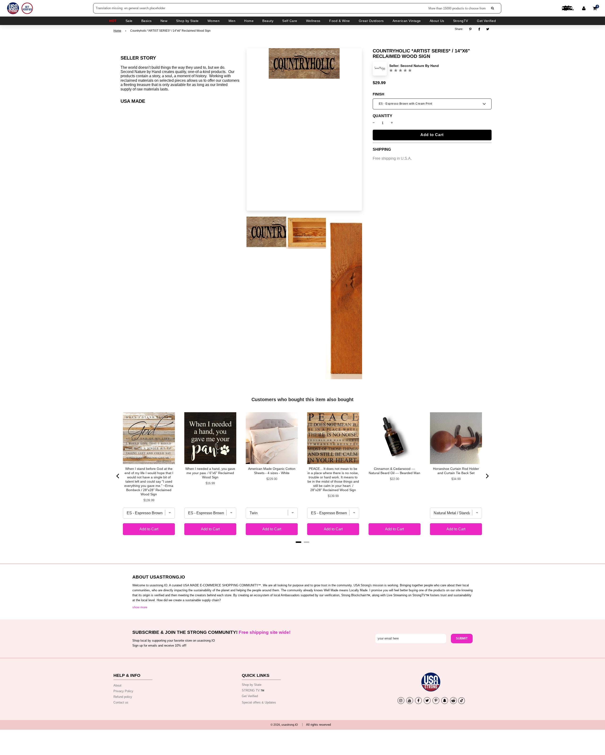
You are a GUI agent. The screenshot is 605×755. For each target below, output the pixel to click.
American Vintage (407, 21)
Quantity (382, 116)
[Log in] (584, 8)
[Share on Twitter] (488, 29)
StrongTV (460, 21)
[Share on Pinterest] (471, 29)
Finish (378, 94)
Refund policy (122, 697)
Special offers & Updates (259, 702)
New (164, 21)
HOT (113, 21)
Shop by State (251, 684)
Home (117, 30)
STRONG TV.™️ (253, 690)
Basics (146, 21)
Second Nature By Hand (419, 66)
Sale (129, 21)
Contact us (120, 702)
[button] (432, 104)
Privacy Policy (123, 691)
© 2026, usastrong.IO (284, 724)
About (117, 685)
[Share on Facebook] (479, 29)
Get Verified (486, 21)
